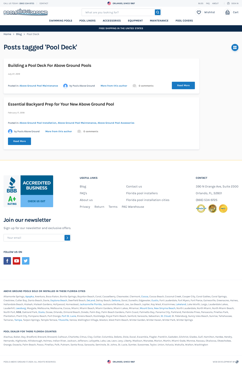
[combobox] (121, 12)
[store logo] (26, 12)
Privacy (85, 207)
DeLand (91, 300)
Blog (200, 3)
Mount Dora (146, 308)
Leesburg (21, 308)
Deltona (116, 300)
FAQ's (83, 193)
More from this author (114, 85)
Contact (44, 3)
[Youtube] (16, 261)
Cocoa (144, 296)
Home (8, 34)
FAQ (208, 3)
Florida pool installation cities (147, 200)
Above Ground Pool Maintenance (38, 85)
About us (86, 200)
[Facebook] (7, 261)
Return (99, 207)
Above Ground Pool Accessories (116, 122)
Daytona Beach (58, 300)
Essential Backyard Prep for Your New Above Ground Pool (61, 104)
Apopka (29, 296)
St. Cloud (166, 316)
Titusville (63, 319)
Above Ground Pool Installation (37, 122)
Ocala (41, 312)
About (215, 3)
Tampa (18, 319)
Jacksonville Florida (91, 304)
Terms (113, 207)
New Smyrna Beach (164, 308)
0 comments (146, 85)
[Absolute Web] (237, 361)
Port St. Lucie (69, 316)
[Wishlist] (199, 12)
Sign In (234, 3)
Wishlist (209, 12)
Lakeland (181, 304)
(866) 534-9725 (27, 3)
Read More (183, 85)
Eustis (154, 300)
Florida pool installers (142, 193)
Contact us (134, 186)
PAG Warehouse (133, 207)
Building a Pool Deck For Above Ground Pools (49, 65)
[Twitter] (25, 261)
